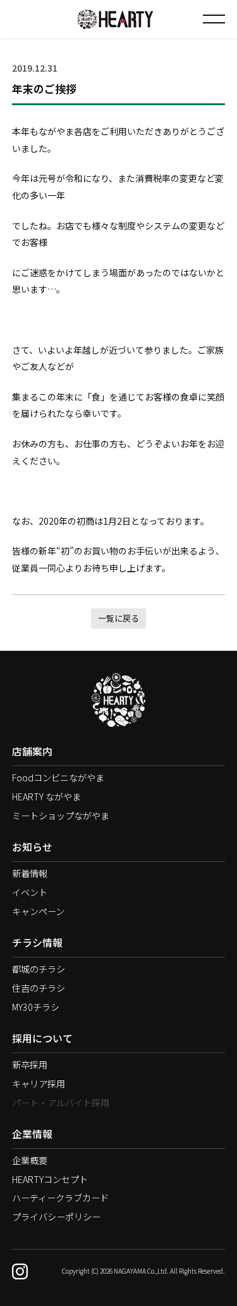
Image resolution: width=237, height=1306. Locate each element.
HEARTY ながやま (46, 796)
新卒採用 (29, 1064)
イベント (29, 892)
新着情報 (29, 873)
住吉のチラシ (38, 988)
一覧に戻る (118, 618)
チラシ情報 (37, 942)
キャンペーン (38, 911)
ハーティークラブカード (60, 1197)
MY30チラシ (35, 1007)
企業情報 (32, 1134)
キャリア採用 (38, 1083)
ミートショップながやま (60, 815)
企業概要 (29, 1160)
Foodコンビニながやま (58, 777)
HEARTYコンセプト (50, 1179)
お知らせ (32, 847)
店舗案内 (32, 751)
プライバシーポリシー (56, 1216)
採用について (42, 1038)
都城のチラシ (38, 969)
